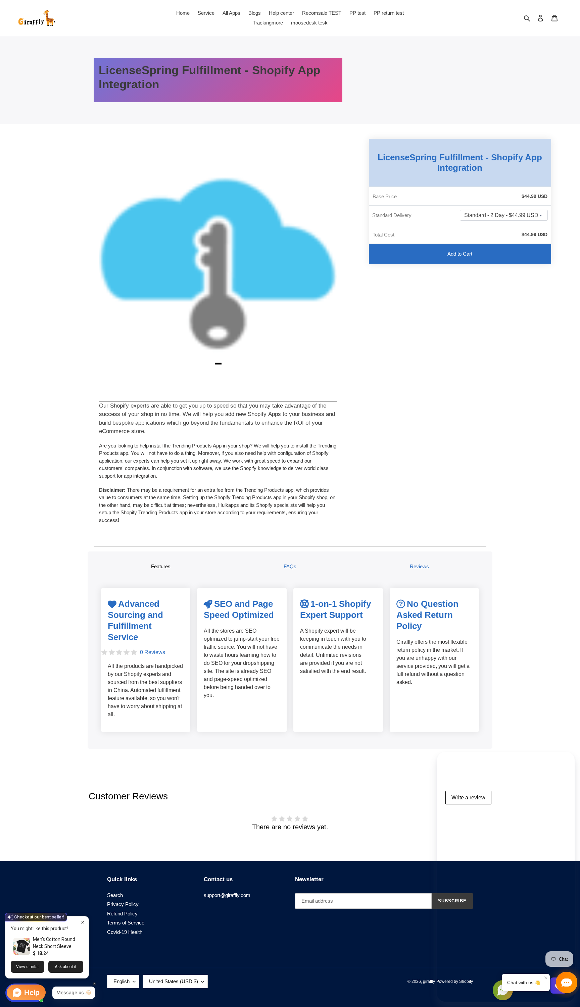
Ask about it (66, 966)
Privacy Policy (123, 904)
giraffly (429, 981)
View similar (27, 966)
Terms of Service (125, 922)
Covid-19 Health (124, 932)
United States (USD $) (173, 981)
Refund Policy (122, 913)
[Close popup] (83, 922)
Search (115, 895)
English (121, 981)
